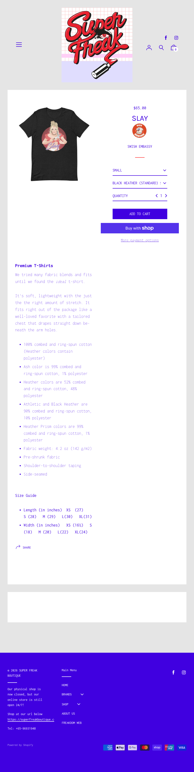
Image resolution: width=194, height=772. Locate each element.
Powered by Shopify (20, 745)
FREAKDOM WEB (72, 723)
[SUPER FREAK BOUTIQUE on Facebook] (165, 38)
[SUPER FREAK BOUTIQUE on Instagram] (176, 38)
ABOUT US (68, 713)
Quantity (120, 196)
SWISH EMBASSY (140, 146)
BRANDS (67, 694)
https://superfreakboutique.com (32, 719)
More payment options (140, 240)
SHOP (65, 704)
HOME (65, 685)
